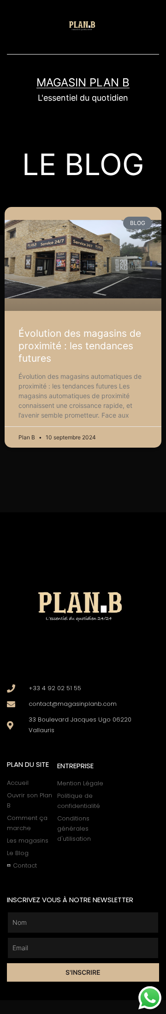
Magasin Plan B (83, 82)
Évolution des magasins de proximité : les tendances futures (79, 346)
